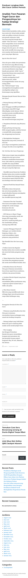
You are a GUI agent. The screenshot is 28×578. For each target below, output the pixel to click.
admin (6, 346)
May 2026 (7, 524)
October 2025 (8, 539)
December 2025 (8, 534)
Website (4, 401)
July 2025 (6, 545)
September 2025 (8, 541)
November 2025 (8, 536)
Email (4, 394)
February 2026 (8, 530)
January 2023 (7, 555)
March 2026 (7, 528)
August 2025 (7, 543)
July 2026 (6, 520)
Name (4, 387)
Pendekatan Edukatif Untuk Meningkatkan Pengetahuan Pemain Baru (14, 490)
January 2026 (8, 532)
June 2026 (7, 522)
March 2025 (7, 553)
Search (4, 455)
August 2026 (7, 517)
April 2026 (7, 526)
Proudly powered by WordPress (11, 575)
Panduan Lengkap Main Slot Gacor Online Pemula (13, 6)
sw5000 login (6, 29)
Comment (5, 364)
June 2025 (7, 547)
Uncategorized (8, 567)
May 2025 (6, 549)
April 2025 (7, 551)
